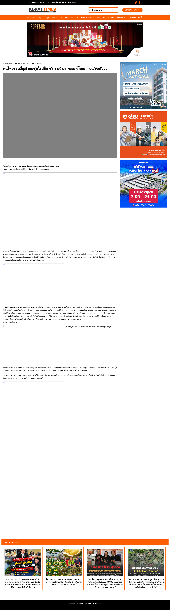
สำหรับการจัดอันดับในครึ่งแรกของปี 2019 (99, 257)
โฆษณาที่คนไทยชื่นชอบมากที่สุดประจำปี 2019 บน (85, 251)
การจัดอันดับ (63, 251)
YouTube (106, 251)
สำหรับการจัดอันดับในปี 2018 (33, 260)
